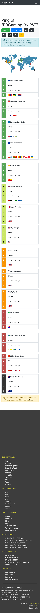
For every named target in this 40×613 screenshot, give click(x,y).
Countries (8, 475)
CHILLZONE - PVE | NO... (14, 538)
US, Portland (14, 292)
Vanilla (7, 508)
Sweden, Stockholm (17, 122)
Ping (7, 480)
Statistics (8, 519)
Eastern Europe (16, 143)
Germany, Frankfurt (17, 101)
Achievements (10, 526)
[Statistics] (31, 30)
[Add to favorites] (15, 35)
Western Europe (16, 81)
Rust (7, 523)
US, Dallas (14, 250)
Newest (8, 463)
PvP (6, 492)
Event (7, 497)
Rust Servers (7, 3)
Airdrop (8, 501)
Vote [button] (5, 30)
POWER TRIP (10, 555)
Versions (8, 477)
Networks (8, 484)
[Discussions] (4, 35)
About (7, 516)
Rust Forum (9, 575)
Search (7, 461)
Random (8, 473)
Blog (7, 521)
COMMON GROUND (12, 558)
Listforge (19, 588)
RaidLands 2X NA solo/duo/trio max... (19, 540)
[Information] (26, 30)
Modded (8, 506)
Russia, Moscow (16, 186)
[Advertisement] (20, 12)
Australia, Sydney (16, 377)
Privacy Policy (10, 530)
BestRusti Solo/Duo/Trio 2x (15, 543)
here (31, 400)
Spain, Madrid (15, 165)
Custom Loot (10, 504)
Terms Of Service (11, 528)
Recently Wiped (11, 468)
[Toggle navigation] (35, 3)
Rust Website (10, 572)
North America (15, 207)
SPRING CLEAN (11, 565)
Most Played (9, 470)
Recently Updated (12, 466)
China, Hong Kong (17, 356)
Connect (15, 30)
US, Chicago (14, 228)
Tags (7, 482)
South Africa (15, 313)
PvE (6, 499)
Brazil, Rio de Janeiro (18, 335)
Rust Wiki (8, 577)
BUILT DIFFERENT (11, 560)
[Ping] (10, 35)
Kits (6, 494)
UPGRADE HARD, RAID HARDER (17, 562)
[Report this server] (21, 35)
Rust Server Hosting (12, 579)
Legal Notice (34, 608)
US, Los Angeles (16, 271)
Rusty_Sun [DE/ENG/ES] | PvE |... (17, 547)
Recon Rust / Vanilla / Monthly (16, 545)
